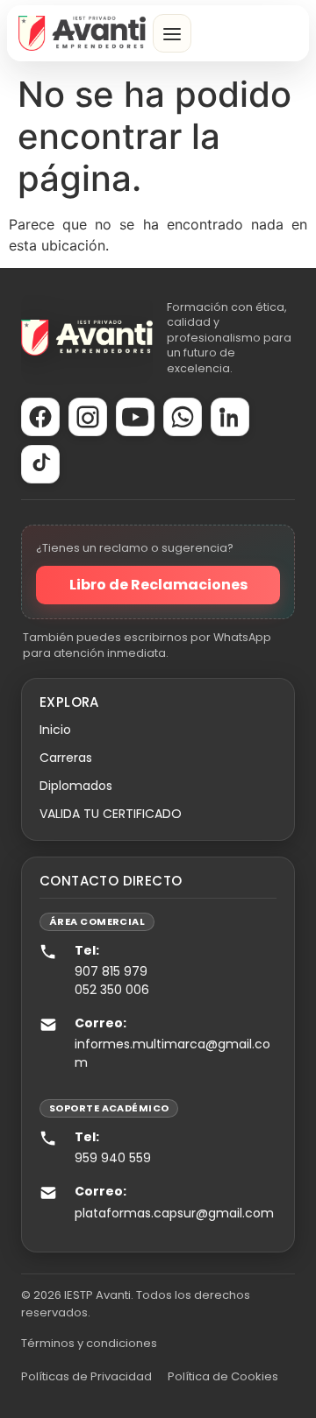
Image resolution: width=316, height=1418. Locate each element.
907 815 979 (111, 971)
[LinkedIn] (230, 417)
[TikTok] (40, 464)
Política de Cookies (223, 1376)
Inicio (55, 729)
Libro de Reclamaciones (158, 585)
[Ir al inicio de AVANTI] (82, 33)
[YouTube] (135, 417)
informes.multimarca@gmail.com (172, 1052)
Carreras (66, 757)
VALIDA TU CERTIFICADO (111, 813)
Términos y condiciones (89, 1343)
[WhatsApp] (182, 417)
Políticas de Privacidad (86, 1376)
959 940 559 (113, 1158)
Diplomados (76, 785)
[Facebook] (40, 417)
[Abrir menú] (172, 33)
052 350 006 (112, 989)
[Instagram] (87, 417)
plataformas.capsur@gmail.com (174, 1213)
